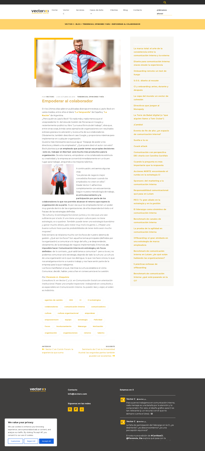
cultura (48, 313)
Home (55, 10)
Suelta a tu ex (141, 140)
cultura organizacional (68, 313)
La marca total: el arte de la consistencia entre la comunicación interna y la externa (151, 52)
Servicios (80, 10)
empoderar (90, 313)
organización (51, 333)
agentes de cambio (54, 300)
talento (101, 333)
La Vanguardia (82, 112)
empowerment (51, 320)
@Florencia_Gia (134, 438)
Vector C (66, 12)
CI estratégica (94, 300)
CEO (71, 300)
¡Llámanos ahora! (162, 12)
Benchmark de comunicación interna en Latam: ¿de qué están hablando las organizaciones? (151, 254)
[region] (31, 432)
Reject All (31, 441)
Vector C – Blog (73, 24)
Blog (125, 10)
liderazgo (82, 326)
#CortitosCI (157, 436)
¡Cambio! (138, 125)
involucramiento (63, 326)
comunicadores (98, 307)
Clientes (114, 10)
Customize (15, 441)
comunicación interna (74, 307)
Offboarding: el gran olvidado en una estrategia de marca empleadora (151, 241)
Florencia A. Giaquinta (57, 277)
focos (47, 326)
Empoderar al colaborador (67, 101)
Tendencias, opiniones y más (96, 24)
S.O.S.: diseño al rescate (146, 80)
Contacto (137, 10)
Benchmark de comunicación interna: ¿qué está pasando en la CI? (151, 277)
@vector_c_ (141, 399)
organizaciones (70, 333)
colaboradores (51, 307)
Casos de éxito (96, 10)
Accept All (46, 441)
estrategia (82, 320)
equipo (68, 320)
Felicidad (98, 320)
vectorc (50, 97)
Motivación (98, 326)
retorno (87, 333)
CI (80, 300)
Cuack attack (140, 146)
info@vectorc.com (77, 394)
